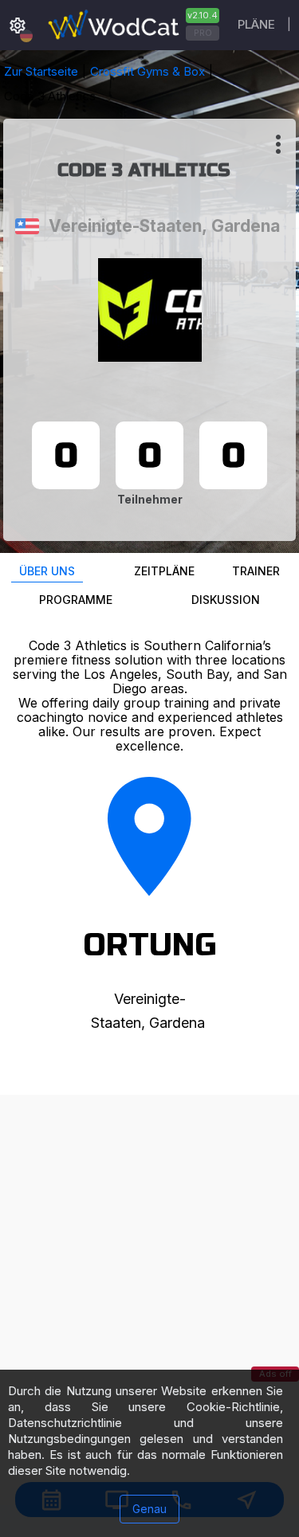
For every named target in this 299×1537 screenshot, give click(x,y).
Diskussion (225, 599)
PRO (203, 32)
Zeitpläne (164, 571)
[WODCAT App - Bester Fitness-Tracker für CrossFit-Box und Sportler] (131, 25)
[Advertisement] (149, 1244)
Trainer (256, 571)
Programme (75, 599)
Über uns (47, 571)
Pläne (256, 24)
